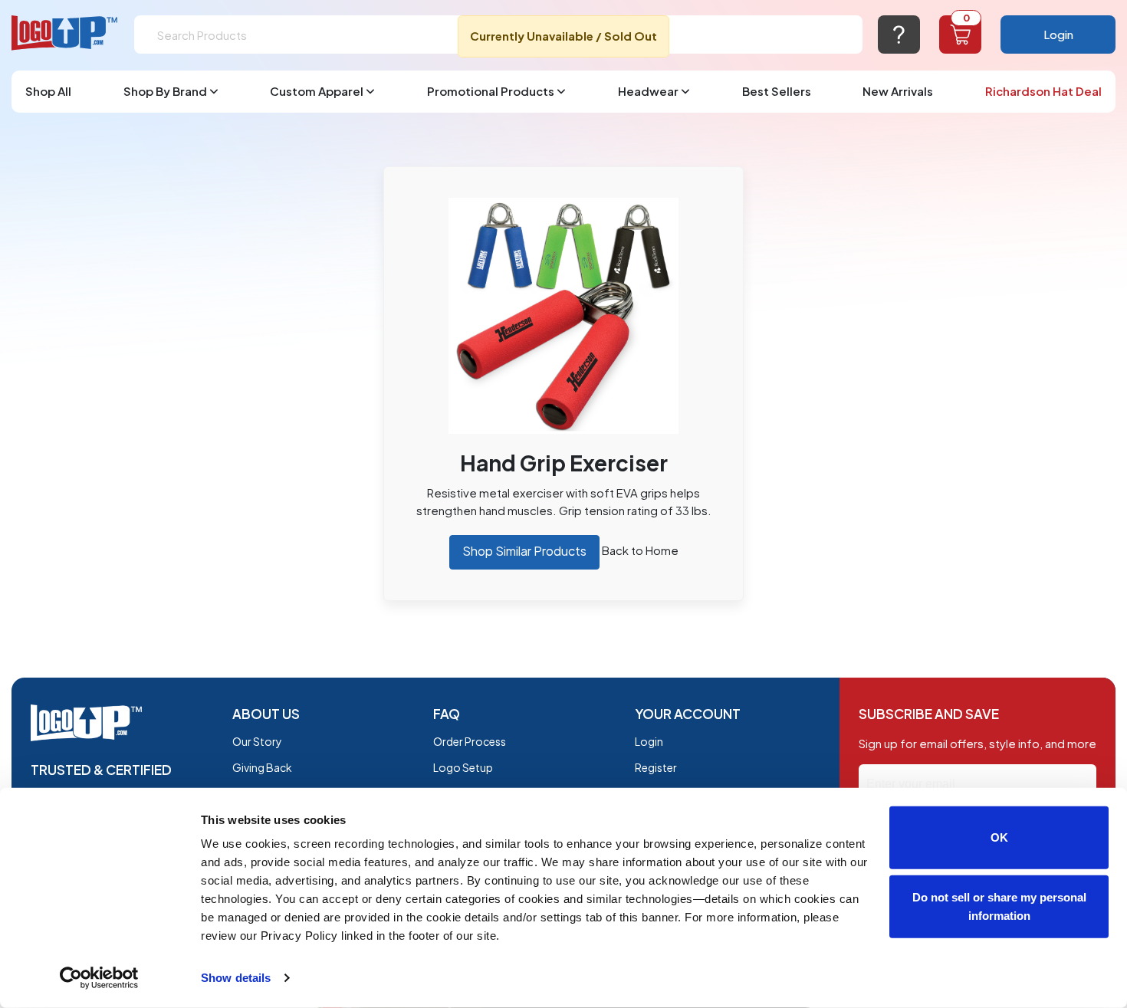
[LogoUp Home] (65, 33)
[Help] (899, 34)
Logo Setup (463, 767)
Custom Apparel (316, 91)
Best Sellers (776, 91)
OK (999, 837)
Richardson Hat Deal (1043, 91)
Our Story (257, 741)
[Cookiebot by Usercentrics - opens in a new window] (99, 978)
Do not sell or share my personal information (999, 905)
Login (1058, 34)
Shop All (48, 91)
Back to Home (640, 550)
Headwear (648, 91)
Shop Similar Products (524, 551)
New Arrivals (898, 91)
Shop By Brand (165, 91)
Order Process (469, 741)
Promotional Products (490, 91)
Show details (236, 977)
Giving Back (262, 767)
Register (656, 767)
